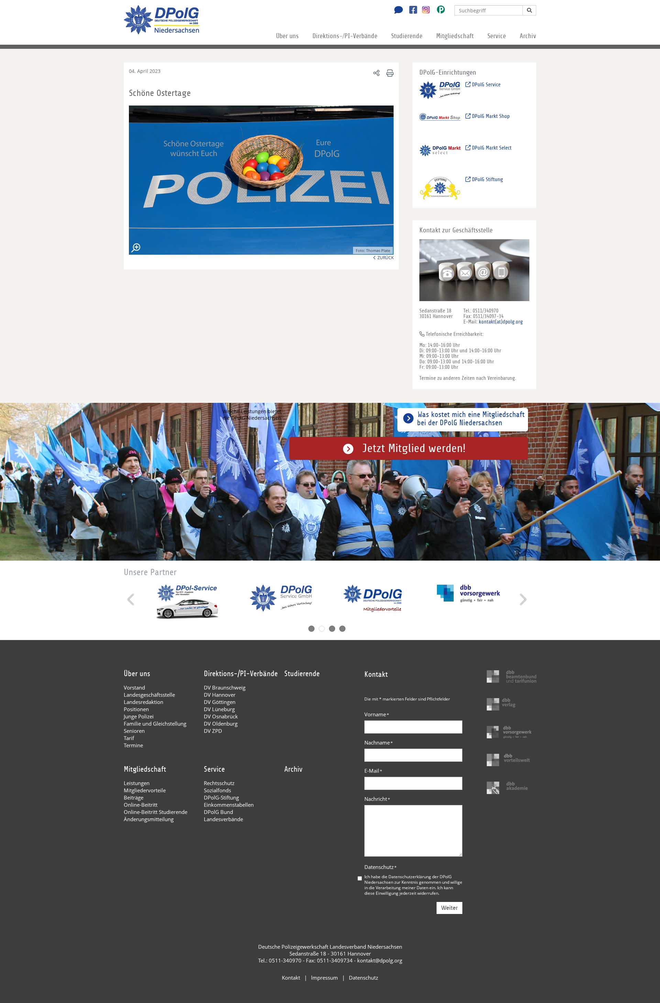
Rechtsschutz (219, 783)
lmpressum (324, 977)
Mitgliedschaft (455, 36)
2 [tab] (322, 629)
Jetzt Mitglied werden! (414, 448)
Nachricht (377, 798)
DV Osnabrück (221, 716)
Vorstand (134, 687)
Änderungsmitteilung (149, 819)
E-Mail (373, 770)
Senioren (134, 730)
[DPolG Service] (440, 93)
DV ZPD (213, 730)
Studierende (406, 36)
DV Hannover (219, 694)
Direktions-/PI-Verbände (344, 36)
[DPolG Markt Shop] (440, 124)
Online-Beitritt (140, 804)
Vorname (376, 714)
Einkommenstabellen (229, 804)
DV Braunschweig (224, 687)
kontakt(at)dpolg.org (501, 321)
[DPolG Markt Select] (440, 156)
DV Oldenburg (221, 723)
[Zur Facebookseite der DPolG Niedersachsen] (410, 10)
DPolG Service (485, 84)
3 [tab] (332, 629)
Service (496, 36)
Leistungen (137, 783)
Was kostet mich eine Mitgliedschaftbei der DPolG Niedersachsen (471, 418)
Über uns (287, 36)
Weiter (449, 908)
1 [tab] (311, 629)
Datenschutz (380, 866)
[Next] (522, 599)
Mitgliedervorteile (145, 790)
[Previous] (131, 599)
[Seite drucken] (389, 73)
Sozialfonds (217, 790)
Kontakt (291, 977)
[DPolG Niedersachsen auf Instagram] (423, 10)
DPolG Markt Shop (490, 116)
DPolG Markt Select (491, 148)
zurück (385, 257)
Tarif (129, 738)
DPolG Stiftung (487, 179)
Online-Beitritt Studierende (155, 811)
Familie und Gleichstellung (155, 723)
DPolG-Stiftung (221, 797)
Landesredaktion (143, 701)
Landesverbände (223, 819)
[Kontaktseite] (396, 10)
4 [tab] (342, 629)
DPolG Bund (218, 811)
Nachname (378, 742)
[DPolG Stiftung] (440, 187)
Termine (133, 745)
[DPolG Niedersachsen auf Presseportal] (438, 10)
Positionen (136, 709)
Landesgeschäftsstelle (149, 694)
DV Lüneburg (219, 709)
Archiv (528, 36)
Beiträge (133, 797)
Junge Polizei (139, 716)
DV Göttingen (219, 701)
